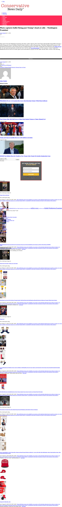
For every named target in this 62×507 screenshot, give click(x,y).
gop (15, 208)
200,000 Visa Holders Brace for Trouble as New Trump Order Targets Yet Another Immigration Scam (25, 156)
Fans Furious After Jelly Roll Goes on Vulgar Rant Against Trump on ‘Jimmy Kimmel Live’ (23, 119)
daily (8, 208)
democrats (11, 208)
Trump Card (2, 319)
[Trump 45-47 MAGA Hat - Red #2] (3, 480)
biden (1, 208)
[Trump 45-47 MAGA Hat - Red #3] (3, 486)
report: (37, 208)
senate (43, 208)
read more (24, 249)
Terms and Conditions (6, 219)
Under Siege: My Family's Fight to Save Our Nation (9, 263)
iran (24, 208)
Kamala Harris (27, 208)
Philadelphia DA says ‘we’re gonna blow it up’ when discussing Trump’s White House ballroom (23, 100)
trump (46, 208)
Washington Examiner (55, 208)
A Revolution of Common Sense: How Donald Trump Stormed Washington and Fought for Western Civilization (19, 409)
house (18, 208)
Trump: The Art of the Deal (4, 195)
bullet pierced (57, 46)
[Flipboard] (9, 65)
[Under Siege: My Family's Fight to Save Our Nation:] (5, 259)
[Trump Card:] (3, 314)
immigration (21, 208)
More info (31, 200)
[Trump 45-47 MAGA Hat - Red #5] (3, 499)
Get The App (4, 22)
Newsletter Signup (6, 21)
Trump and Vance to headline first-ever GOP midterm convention (16, 137)
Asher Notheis (3, 33)
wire (1, 209)
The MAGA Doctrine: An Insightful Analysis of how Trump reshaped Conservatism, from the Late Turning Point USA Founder (21, 391)
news (29, 208)
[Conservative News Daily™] (15, 10)
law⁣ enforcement (35, 48)
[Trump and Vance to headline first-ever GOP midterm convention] (12, 135)
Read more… (31, 58)
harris (16, 208)
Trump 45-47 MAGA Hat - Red (5, 501)
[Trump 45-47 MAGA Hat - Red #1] (3, 474)
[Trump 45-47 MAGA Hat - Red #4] (3, 493)
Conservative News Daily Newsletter (9, 217)
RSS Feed (4, 23)
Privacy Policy (5, 218)
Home (3, 16)
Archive (4, 18)
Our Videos (4, 17)
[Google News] (3, 65)
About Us (4, 20)
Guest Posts (4, 24)
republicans (40, 208)
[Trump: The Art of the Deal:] (5, 190)
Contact (3, 19)
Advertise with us (5, 221)
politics (33, 208)
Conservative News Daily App (8, 220)
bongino (5, 208)
